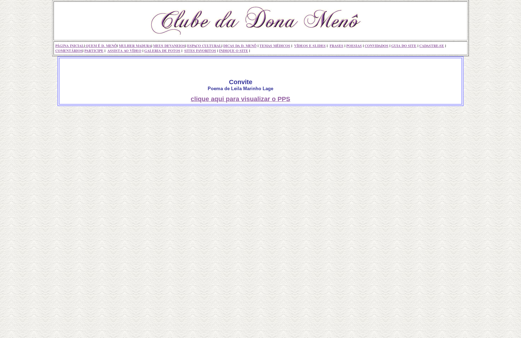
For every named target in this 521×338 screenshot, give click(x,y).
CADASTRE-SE (431, 45)
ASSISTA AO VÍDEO (124, 50)
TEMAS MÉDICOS (274, 45)
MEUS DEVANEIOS (169, 45)
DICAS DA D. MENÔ (240, 45)
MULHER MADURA (135, 45)
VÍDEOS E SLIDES (310, 45)
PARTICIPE (93, 50)
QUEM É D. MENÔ (101, 45)
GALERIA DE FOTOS (162, 50)
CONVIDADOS (376, 45)
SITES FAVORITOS (200, 50)
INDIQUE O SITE (233, 50)
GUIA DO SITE (403, 45)
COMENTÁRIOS (69, 50)
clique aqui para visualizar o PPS (240, 99)
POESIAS (354, 45)
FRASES (336, 45)
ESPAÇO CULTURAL (204, 45)
